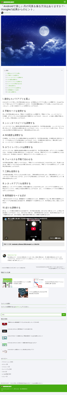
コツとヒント (5, 366)
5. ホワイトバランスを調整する (14, 81)
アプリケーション (6, 362)
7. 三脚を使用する (11, 86)
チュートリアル (5, 369)
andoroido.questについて (7, 389)
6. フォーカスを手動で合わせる (14, 83)
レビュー (4, 376)
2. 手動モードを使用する (13, 75)
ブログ (3, 371)
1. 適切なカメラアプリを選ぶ (13, 73)
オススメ (4, 364)
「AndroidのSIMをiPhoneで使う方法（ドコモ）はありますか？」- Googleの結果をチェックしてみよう (50, 267)
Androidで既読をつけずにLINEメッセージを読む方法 (13, 267)
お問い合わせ (16, 389)
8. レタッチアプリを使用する (14, 88)
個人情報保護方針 (23, 389)
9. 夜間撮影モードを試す (13, 90)
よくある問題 (5, 374)
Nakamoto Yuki (7, 12)
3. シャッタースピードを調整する (15, 77)
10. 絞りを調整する (11, 92)
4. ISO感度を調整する (12, 79)
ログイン (18, 307)
